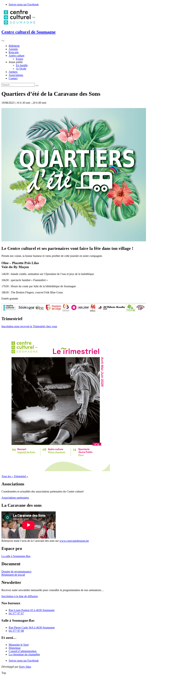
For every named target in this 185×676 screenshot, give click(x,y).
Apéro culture (16, 55)
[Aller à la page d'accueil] (19, 24)
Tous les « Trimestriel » (14, 476)
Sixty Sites (25, 666)
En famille (22, 65)
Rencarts (14, 52)
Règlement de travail (13, 574)
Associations (16, 75)
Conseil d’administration (22, 651)
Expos (19, 58)
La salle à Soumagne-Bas (15, 556)
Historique (15, 647)
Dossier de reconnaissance (16, 571)
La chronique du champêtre (24, 654)
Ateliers (13, 71)
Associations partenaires (15, 497)
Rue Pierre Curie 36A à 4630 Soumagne (32, 627)
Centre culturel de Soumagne (28, 32)
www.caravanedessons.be (74, 540)
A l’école (21, 68)
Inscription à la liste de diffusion (19, 596)
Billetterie (14, 45)
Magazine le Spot (19, 644)
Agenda (13, 49)
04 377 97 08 (16, 630)
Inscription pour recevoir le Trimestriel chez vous (29, 326)
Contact (13, 78)
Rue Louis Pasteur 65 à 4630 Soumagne (32, 610)
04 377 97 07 (16, 613)
